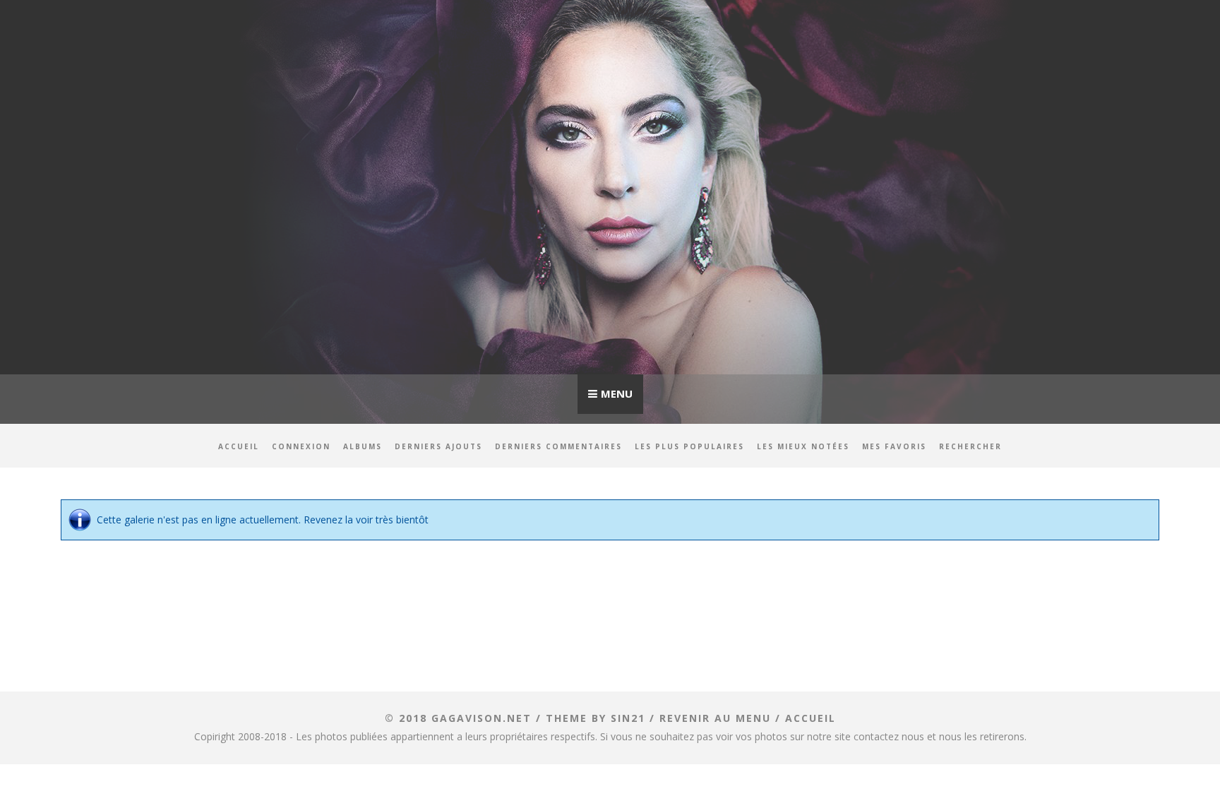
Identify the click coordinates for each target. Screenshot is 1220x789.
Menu (617, 393)
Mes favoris (894, 446)
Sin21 (628, 718)
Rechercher (970, 446)
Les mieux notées (803, 446)
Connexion (301, 446)
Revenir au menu (715, 718)
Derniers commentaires (558, 446)
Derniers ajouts (438, 446)
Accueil (238, 446)
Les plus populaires (689, 446)
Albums (362, 446)
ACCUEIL (810, 718)
